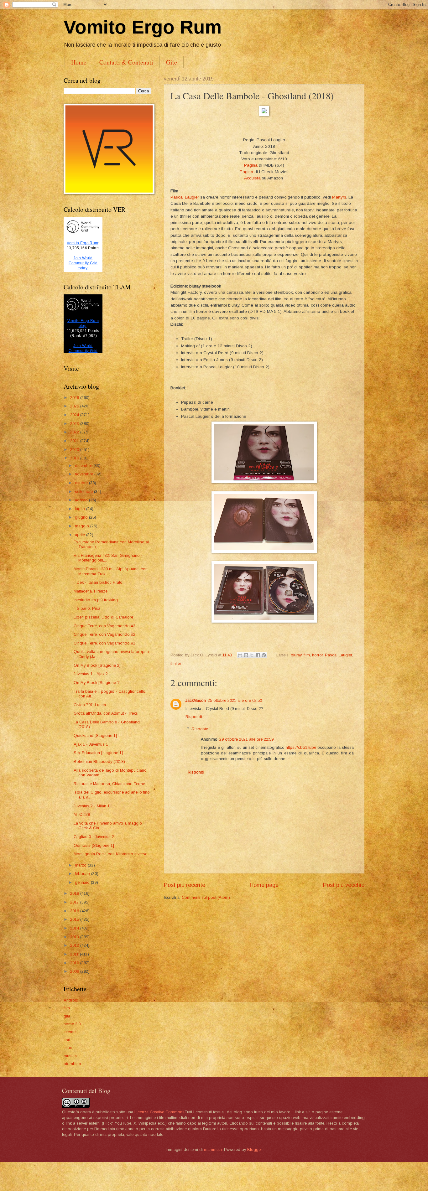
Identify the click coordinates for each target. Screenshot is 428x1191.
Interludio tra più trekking (96, 600)
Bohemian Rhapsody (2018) (99, 761)
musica (70, 1056)
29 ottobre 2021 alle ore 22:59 (246, 739)
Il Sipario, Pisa (87, 608)
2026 (75, 397)
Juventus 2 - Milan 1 (92, 806)
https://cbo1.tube (301, 747)
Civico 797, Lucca (90, 704)
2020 (75, 449)
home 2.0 (72, 1024)
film (307, 655)
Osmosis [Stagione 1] (94, 845)
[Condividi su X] (252, 655)
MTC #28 (82, 814)
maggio (82, 526)
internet (70, 1031)
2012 (75, 945)
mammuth (213, 1149)
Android (71, 1000)
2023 (75, 423)
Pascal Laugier (184, 197)
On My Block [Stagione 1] (97, 682)
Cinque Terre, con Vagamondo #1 (104, 643)
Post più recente (184, 885)
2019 (75, 458)
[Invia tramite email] (240, 655)
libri (67, 1040)
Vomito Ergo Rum (143, 27)
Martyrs (339, 197)
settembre (84, 491)
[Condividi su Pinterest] (264, 655)
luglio (80, 508)
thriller (175, 663)
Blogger (254, 1149)
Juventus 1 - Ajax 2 (91, 673)
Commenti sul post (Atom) (206, 897)
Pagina (251, 165)
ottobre (82, 482)
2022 (75, 432)
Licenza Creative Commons (159, 1112)
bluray (296, 655)
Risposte (200, 728)
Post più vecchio (343, 885)
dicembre (84, 465)
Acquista (252, 178)
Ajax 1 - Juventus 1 (91, 744)
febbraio (83, 873)
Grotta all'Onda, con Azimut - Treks (106, 713)
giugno (82, 517)
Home (78, 62)
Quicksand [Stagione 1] (95, 735)
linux (68, 1047)
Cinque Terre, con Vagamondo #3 (104, 626)
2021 (75, 440)
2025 (75, 406)
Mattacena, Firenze (90, 591)
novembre (84, 474)
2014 (75, 928)
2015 (75, 919)
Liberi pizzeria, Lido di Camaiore (103, 617)
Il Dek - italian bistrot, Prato (98, 582)
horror (317, 655)
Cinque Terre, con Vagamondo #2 (104, 634)
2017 (75, 902)
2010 (75, 963)
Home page (264, 885)
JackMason (195, 700)
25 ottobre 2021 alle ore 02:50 (235, 700)
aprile (80, 534)
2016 (75, 911)
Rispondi (193, 716)
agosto (82, 500)
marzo (81, 865)
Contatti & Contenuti (126, 62)
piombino (72, 1063)
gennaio (83, 882)
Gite (171, 62)
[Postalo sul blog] (246, 655)
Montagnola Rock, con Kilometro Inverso (111, 854)
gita (67, 1016)
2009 (75, 971)
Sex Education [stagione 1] (98, 752)
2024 (75, 414)
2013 (75, 937)
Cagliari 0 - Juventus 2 (94, 836)
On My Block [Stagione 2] (97, 665)
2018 (75, 893)
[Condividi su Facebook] (258, 655)
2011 (75, 954)
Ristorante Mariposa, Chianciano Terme (109, 783)
